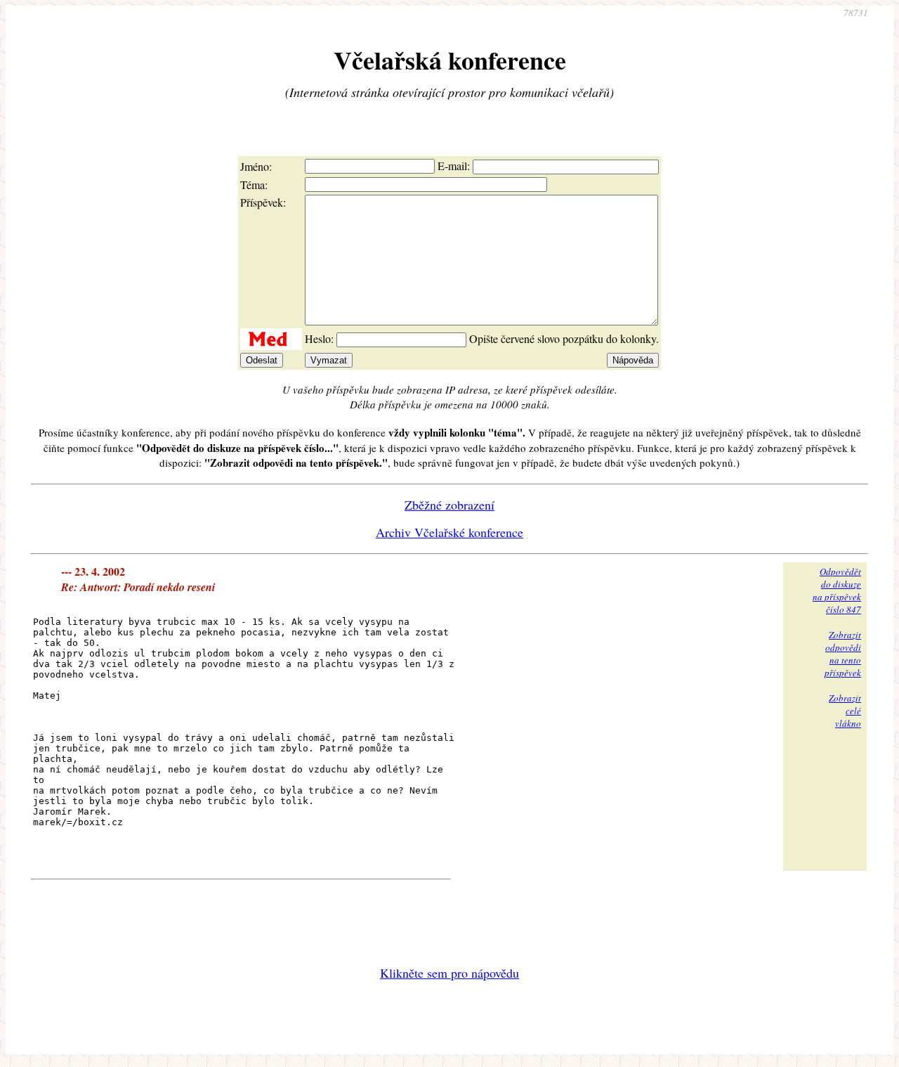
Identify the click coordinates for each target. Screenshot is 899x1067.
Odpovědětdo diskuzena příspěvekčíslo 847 (837, 590)
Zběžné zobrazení (449, 504)
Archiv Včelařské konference (449, 532)
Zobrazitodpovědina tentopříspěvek (843, 653)
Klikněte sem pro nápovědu (449, 972)
